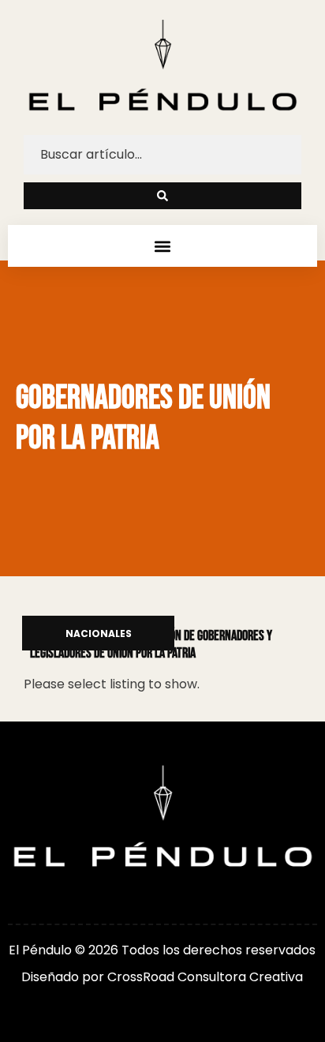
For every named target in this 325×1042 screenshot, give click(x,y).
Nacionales (98, 634)
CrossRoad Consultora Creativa (205, 977)
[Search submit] (162, 195)
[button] (162, 246)
